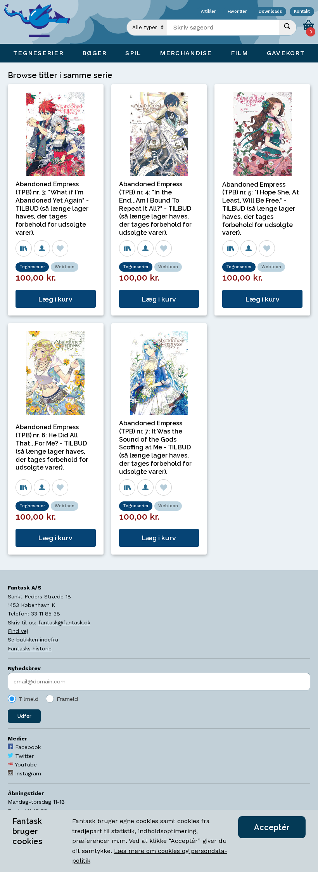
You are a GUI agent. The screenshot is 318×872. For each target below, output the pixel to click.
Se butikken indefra (33, 639)
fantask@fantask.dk (64, 622)
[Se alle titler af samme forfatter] (42, 248)
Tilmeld (28, 699)
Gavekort (286, 53)
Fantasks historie (30, 648)
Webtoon (64, 266)
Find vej (18, 631)
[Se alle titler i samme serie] (24, 248)
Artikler (208, 11)
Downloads (270, 11)
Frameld (67, 699)
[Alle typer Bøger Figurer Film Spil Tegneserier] (147, 27)
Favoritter (237, 11)
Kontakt (302, 11)
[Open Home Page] (41, 22)
